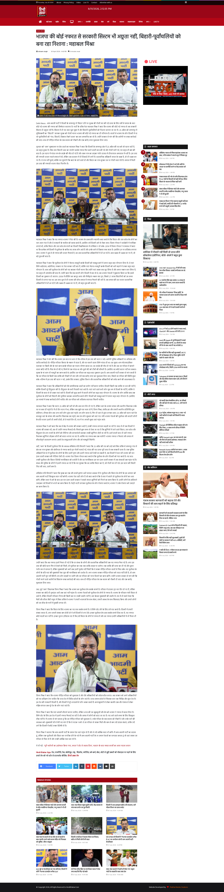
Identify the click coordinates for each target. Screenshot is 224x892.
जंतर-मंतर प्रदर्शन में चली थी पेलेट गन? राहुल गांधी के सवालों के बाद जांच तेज (120, 870)
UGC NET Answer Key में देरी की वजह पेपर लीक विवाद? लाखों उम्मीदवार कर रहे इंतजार (172, 271)
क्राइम (95, 21)
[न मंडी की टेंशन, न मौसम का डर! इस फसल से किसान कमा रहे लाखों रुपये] (150, 554)
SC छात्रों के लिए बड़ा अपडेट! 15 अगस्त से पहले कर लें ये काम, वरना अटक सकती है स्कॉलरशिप (172, 283)
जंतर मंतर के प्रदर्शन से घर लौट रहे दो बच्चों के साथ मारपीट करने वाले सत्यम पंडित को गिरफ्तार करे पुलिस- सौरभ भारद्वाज (51, 840)
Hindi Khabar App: (43, 752)
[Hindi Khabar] (42, 11)
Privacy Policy (69, 2)
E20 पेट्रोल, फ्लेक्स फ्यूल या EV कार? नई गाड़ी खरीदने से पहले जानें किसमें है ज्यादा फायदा (172, 415)
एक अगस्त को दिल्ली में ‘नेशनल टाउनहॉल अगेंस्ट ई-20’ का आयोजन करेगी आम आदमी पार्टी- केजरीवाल (121, 840)
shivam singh (43, 51)
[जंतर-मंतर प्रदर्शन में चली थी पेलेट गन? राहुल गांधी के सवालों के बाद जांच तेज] (121, 858)
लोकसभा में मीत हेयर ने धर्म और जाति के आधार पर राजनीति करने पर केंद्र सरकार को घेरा (172, 167)
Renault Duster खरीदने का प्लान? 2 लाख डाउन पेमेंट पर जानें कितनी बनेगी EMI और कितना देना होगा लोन (173, 452)
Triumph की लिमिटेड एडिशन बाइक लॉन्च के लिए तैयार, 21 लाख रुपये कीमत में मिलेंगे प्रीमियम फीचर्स (173, 428)
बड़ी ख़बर (49, 21)
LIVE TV (156, 21)
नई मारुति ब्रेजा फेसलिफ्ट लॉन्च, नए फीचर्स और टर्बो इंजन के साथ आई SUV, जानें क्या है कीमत (173, 403)
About (59, 2)
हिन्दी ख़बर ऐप (73, 755)
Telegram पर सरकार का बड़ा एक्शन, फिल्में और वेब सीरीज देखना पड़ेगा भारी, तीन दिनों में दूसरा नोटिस (173, 379)
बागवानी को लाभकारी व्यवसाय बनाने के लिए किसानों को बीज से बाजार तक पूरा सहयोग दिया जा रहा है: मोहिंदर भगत (173, 516)
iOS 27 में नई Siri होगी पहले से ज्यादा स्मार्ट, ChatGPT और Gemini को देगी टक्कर (172, 330)
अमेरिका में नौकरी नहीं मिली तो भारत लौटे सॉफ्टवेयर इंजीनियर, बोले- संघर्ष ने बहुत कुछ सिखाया (162, 255)
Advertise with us (106, 2)
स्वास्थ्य (122, 21)
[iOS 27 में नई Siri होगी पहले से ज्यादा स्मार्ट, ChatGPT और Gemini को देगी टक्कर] (150, 332)
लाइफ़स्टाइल (131, 21)
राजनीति (88, 21)
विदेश (64, 21)
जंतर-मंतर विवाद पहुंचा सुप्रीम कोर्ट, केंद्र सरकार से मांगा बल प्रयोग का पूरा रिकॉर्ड (86, 806)
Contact (94, 2)
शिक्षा (114, 21)
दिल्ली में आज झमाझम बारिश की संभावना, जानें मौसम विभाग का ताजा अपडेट (121, 806)
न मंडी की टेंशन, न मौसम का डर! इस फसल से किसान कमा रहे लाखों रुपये (173, 551)
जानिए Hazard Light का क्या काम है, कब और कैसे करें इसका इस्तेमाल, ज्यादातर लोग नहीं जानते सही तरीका (172, 440)
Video (78, 2)
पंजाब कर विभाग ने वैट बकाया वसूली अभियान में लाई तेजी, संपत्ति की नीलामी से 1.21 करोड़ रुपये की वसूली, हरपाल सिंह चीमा (173, 204)
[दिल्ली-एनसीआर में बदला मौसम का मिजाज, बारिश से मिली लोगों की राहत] (86, 826)
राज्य (79, 21)
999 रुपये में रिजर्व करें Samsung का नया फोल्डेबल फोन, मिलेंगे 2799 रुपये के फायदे (173, 366)
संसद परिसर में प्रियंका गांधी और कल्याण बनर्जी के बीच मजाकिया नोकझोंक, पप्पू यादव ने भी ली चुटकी (51, 808)
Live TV (86, 2)
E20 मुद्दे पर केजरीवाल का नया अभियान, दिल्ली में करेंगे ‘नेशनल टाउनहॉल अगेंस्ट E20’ (51, 870)
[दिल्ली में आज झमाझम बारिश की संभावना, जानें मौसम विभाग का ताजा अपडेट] (121, 793)
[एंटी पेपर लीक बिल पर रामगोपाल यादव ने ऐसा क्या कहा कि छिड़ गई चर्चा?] (86, 858)
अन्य (147, 21)
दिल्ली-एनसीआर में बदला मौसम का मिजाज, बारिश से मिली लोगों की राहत (85, 838)
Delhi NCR (40, 31)
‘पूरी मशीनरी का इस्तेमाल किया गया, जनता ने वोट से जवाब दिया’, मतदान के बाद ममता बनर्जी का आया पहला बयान (87, 745)
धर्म (108, 21)
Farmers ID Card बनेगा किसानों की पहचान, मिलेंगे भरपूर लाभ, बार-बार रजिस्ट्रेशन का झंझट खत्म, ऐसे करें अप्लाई (173, 528)
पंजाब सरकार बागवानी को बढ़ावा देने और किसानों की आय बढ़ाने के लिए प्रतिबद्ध (162, 502)
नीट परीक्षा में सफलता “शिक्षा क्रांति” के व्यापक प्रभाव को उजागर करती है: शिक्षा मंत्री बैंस (173, 295)
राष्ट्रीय (57, 21)
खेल (102, 21)
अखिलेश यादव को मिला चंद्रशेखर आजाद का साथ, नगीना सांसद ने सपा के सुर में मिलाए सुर (173, 154)
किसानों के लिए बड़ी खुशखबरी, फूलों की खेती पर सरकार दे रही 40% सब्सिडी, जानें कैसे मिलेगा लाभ (172, 540)
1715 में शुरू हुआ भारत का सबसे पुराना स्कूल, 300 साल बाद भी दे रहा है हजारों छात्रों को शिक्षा (173, 307)
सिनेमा (141, 21)
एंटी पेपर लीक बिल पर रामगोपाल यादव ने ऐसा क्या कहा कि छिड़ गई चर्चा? (85, 870)
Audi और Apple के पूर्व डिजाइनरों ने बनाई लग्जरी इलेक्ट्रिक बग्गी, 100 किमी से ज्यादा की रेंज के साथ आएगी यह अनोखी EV (172, 343)
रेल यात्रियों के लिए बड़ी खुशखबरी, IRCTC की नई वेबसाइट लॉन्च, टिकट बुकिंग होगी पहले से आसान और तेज (172, 355)
